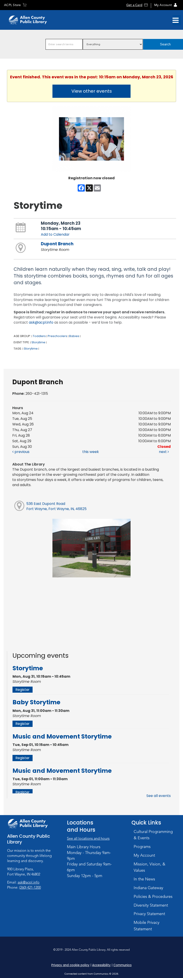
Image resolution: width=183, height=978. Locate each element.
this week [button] (90, 451)
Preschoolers (57, 336)
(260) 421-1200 (30, 887)
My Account (163, 5)
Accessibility (101, 965)
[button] (176, 20)
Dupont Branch (57, 244)
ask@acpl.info (41, 322)
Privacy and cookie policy (70, 965)
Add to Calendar (55, 234)
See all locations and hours (88, 838)
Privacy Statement (149, 913)
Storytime (38, 342)
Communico (122, 965)
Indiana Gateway (148, 887)
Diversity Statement (151, 905)
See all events (158, 795)
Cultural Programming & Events (153, 835)
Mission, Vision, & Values (149, 867)
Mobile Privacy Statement (146, 925)
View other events (91, 91)
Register (22, 689)
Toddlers (39, 336)
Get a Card (134, 5)
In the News (144, 879)
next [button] (163, 451)
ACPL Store (12, 5)
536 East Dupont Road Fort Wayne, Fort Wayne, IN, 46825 (56, 506)
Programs (142, 846)
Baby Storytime (36, 702)
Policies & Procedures (153, 896)
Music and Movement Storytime (62, 736)
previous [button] (21, 451)
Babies (74, 336)
